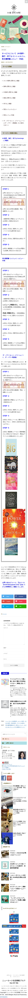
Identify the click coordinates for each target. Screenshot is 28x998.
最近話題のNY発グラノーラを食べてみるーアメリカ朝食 (19, 811)
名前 (5, 647)
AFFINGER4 (3, 997)
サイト (5, 659)
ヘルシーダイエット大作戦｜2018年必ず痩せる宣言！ (18, 877)
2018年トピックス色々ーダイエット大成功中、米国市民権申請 (18, 866)
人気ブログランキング (7, 764)
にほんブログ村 (6, 769)
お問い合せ (9, 975)
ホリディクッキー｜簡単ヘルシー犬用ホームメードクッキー (18, 889)
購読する (6, 739)
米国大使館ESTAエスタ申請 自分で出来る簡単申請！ (18, 704)
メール (5, 653)
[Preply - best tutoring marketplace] (14, 956)
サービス (5, 614)
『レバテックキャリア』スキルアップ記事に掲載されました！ (18, 900)
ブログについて (16, 976)
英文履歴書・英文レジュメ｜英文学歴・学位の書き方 (19, 787)
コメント (6, 627)
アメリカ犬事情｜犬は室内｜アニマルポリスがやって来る (19, 823)
